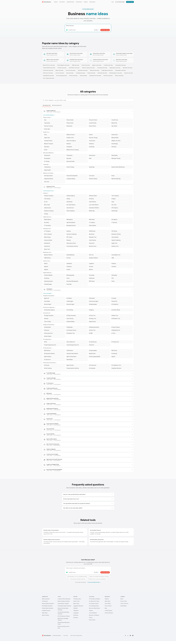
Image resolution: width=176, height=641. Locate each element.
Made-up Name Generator (64, 601)
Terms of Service (124, 603)
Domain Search (79, 1)
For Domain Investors (94, 603)
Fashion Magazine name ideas (63, 65)
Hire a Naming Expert (94, 605)
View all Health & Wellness (48, 115)
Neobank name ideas (128, 72)
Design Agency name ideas (107, 70)
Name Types (76, 603)
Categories (75, 610)
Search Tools (76, 601)
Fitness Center (46, 117)
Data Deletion (123, 605)
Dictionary (75, 617)
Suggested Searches (78, 605)
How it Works (62, 1)
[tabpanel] (88, 290)
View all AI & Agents (47, 293)
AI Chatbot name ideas (108, 65)
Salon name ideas (69, 72)
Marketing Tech (47, 252)
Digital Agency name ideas (115, 67)
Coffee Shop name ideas (48, 70)
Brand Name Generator (47, 605)
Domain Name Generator (47, 608)
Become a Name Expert (94, 608)
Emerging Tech (47, 228)
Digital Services (47, 216)
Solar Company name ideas (48, 78)
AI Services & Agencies (49, 307)
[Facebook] (128, 635)
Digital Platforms (47, 272)
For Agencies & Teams (94, 601)
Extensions (75, 615)
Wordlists (75, 608)
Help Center (107, 601)
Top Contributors (93, 612)
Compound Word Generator (64, 598)
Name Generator (46, 598)
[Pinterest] (130, 635)
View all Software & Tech (48, 190)
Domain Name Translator (63, 603)
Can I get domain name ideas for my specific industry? (76, 503)
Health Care (46, 132)
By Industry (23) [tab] (46, 105)
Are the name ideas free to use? (71, 499)
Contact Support (108, 610)
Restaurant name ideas (94, 70)
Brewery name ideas (119, 75)
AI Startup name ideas (62, 67)
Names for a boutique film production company (99, 576)
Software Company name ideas (88, 67)
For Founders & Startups (94, 598)
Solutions (86, 1)
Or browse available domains (94, 582)
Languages (75, 612)
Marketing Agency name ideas (115, 72)
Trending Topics (77, 598)
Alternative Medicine (48, 152)
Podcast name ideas (73, 75)
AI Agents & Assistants (48, 295)
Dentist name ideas (91, 72)
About (121, 598)
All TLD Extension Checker (64, 616)
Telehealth (45, 164)
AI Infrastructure (47, 348)
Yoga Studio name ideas (83, 70)
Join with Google (120, 1)
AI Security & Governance (49, 362)
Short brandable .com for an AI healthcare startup (77, 576)
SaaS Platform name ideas (74, 67)
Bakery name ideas (59, 70)
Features (56, 1)
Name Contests (45, 615)
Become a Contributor (94, 615)
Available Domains (70, 1)
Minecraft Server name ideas (49, 65)
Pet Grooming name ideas (61, 75)
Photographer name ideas (120, 70)
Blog (106, 608)
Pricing (90, 617)
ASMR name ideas (75, 65)
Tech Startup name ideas (102, 67)
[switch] (67, 572)
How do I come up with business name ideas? (74, 494)
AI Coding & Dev (47, 339)
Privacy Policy (123, 601)
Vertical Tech (46, 261)
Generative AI (46, 313)
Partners (91, 610)
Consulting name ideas (80, 72)
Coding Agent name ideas (120, 65)
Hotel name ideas (83, 75)
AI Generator (45, 601)
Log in (112, 1)
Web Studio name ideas (127, 67)
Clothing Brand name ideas (48, 75)
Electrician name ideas (108, 75)
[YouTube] (133, 635)
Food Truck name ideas (70, 70)
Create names (130, 1)
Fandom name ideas (86, 65)
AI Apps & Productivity (48, 324)
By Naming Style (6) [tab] (57, 105)
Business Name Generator (48, 603)
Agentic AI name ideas (96, 65)
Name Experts (92, 1)
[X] (125, 635)
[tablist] (88, 105)
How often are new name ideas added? (72, 508)
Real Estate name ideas (102, 72)
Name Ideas (44, 612)
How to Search (108, 605)
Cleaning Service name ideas (95, 75)
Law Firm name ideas (59, 72)
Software (45, 193)
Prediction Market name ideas (49, 67)
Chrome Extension (109, 612)
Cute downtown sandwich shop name (77, 579)
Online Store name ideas (48, 72)
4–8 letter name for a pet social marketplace (97, 579)
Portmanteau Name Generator (64, 605)
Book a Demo (92, 619)
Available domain (72, 29)
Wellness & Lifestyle (48, 173)
